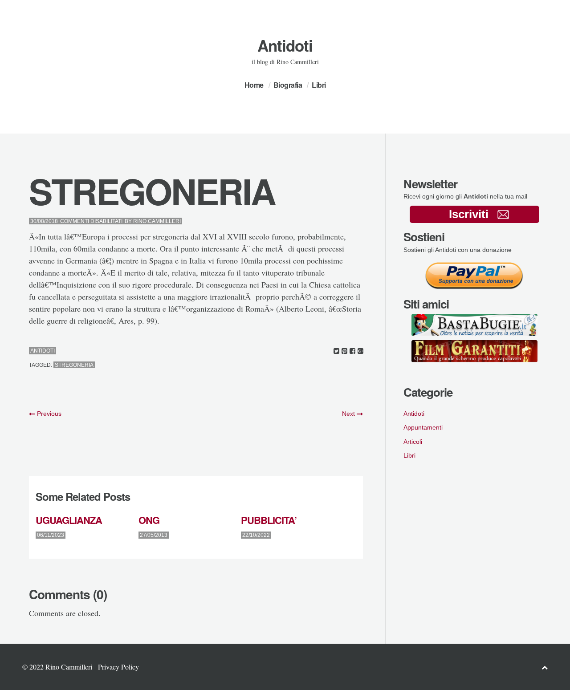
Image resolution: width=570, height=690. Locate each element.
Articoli (412, 441)
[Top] (545, 667)
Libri (319, 85)
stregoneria (74, 365)
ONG (148, 520)
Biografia (287, 85)
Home (254, 85)
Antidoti (285, 45)
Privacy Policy (118, 666)
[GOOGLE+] (360, 351)
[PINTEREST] (344, 351)
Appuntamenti (423, 427)
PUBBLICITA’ (269, 520)
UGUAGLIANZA (69, 520)
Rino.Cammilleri (157, 221)
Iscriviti (469, 214)
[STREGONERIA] (336, 351)
